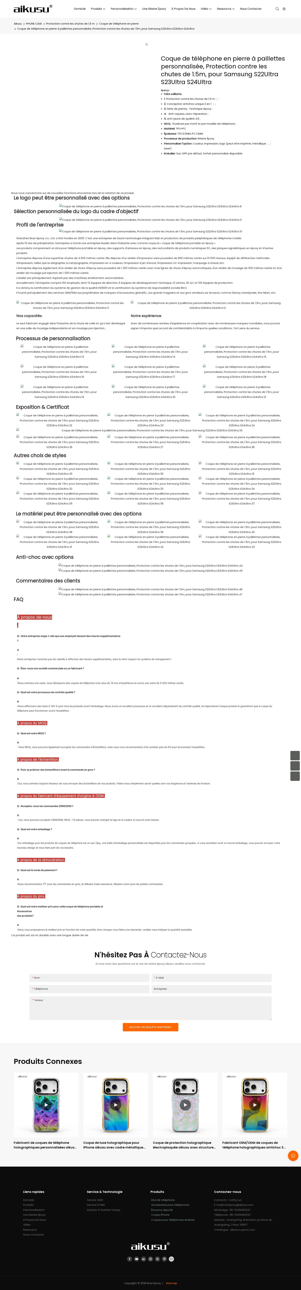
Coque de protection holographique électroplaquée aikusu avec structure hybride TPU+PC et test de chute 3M (183, 1145)
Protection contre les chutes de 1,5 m (70, 23)
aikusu (18, 23)
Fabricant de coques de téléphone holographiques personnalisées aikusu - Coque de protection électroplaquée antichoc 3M (45, 1145)
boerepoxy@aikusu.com (238, 1205)
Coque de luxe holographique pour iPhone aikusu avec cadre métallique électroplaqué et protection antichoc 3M (113, 1145)
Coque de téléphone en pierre (119, 23)
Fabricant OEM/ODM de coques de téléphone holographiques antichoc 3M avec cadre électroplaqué (254, 1145)
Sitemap (171, 1283)
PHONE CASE (34, 23)
